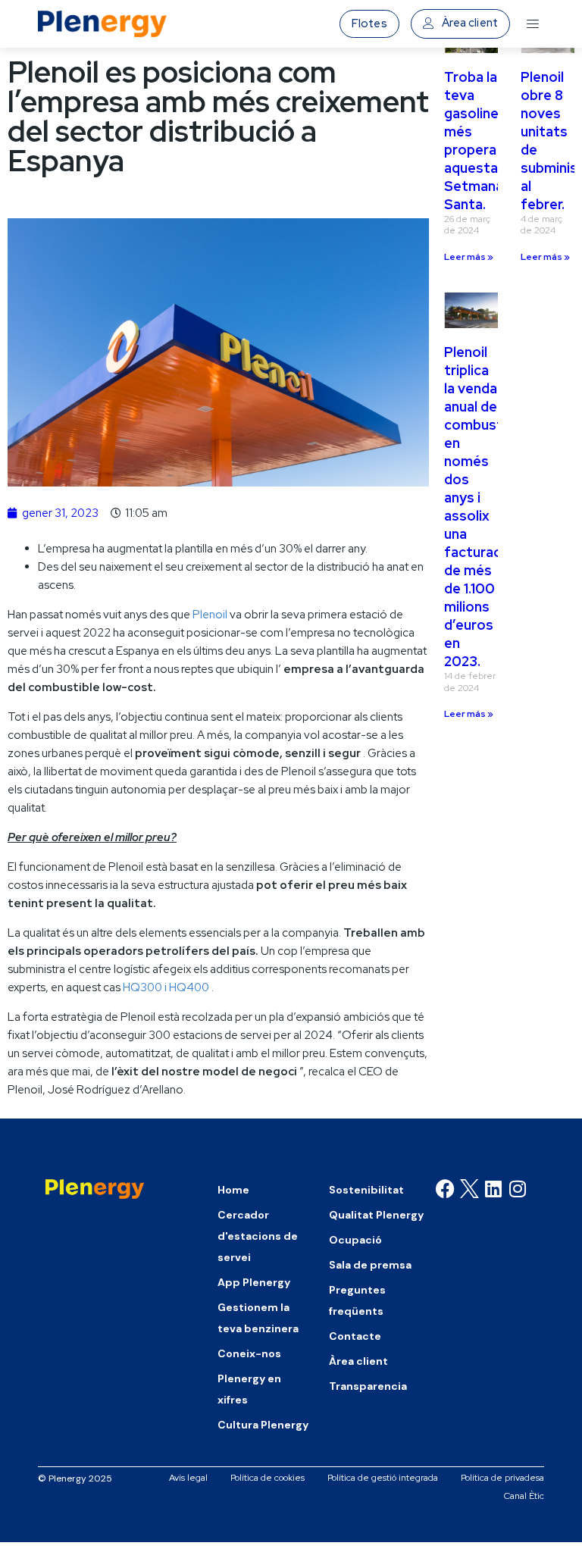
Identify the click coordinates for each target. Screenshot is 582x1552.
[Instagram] (517, 1188)
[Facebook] (445, 1188)
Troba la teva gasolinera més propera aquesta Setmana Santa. (478, 140)
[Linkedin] (492, 1188)
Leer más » (468, 257)
